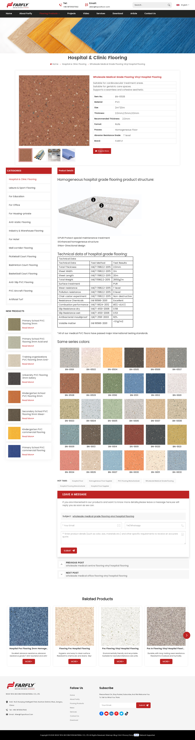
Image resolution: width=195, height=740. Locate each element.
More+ (28, 661)
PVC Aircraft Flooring (20, 290)
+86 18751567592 (70, 4)
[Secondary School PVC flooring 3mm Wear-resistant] (14, 415)
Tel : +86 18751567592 (18, 710)
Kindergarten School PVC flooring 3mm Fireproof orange (33, 395)
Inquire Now (103, 151)
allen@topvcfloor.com (99, 4)
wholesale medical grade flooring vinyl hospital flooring (103, 516)
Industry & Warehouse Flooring (26, 230)
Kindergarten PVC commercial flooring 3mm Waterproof (33, 431)
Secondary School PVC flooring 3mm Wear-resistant (35, 413)
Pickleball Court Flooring (22, 256)
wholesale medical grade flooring (160, 481)
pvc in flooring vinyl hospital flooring (166, 648)
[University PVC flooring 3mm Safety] (14, 379)
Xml (119, 735)
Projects (71, 13)
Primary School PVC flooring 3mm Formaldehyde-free (33, 322)
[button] (186, 635)
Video (86, 13)
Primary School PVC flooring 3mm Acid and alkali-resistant (35, 340)
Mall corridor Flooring (21, 248)
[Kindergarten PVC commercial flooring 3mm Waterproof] (14, 433)
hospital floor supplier (100, 486)
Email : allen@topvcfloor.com (21, 714)
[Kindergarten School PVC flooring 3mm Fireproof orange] (14, 397)
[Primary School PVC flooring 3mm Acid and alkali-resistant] (14, 342)
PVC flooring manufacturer (129, 481)
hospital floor (77, 481)
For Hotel (14, 239)
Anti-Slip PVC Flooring (21, 282)
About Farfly (25, 13)
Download (118, 13)
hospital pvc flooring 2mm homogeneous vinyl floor (28, 648)
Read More (27, 327)
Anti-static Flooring (20, 222)
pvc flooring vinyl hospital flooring (120, 648)
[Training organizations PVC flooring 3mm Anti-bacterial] (14, 360)
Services (101, 13)
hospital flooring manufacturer (72, 486)
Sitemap (109, 735)
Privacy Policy (128, 735)
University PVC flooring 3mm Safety (35, 376)
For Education (16, 196)
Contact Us (150, 13)
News (72, 708)
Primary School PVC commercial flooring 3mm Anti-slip (33, 449)
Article (133, 13)
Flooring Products (49, 13)
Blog (115, 735)
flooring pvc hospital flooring (74, 648)
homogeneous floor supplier (100, 481)
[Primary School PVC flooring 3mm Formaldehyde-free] (14, 324)
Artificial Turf (16, 299)
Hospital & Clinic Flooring (74, 64)
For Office (14, 205)
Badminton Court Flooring (23, 265)
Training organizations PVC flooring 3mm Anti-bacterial (35, 358)
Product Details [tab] (66, 170)
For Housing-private (20, 213)
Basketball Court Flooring (23, 273)
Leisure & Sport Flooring (22, 187)
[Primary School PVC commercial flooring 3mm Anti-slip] (14, 451)
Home (9, 13)
